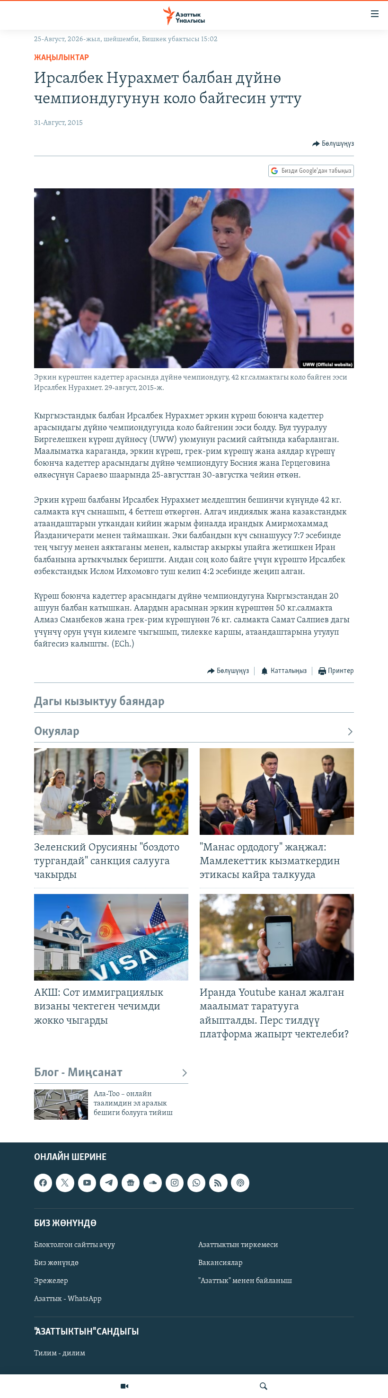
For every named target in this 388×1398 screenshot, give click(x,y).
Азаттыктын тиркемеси (238, 1245)
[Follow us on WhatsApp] (196, 1183)
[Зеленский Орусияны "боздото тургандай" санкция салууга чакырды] (111, 791)
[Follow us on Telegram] (109, 1183)
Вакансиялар (220, 1263)
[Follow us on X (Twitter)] (65, 1183)
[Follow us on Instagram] (175, 1183)
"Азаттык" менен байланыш (245, 1281)
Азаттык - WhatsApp (68, 1299)
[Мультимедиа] (124, 1386)
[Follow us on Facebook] (43, 1183)
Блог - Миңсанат (78, 1073)
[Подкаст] (240, 1183)
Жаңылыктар (61, 58)
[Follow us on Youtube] (87, 1183)
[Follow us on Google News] (131, 1183)
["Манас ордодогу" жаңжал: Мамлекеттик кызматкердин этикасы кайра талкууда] (277, 791)
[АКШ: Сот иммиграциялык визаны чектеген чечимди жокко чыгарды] (111, 937)
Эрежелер (51, 1281)
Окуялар (56, 732)
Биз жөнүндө (56, 1263)
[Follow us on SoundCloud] (152, 1183)
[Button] (333, 144)
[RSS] (218, 1183)
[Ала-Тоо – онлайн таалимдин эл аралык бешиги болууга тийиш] (61, 1104)
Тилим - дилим (59, 1353)
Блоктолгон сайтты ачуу (74, 1245)
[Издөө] (263, 1386)
